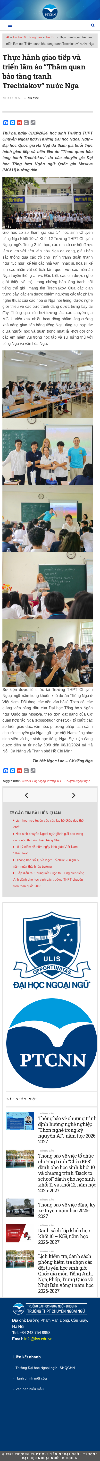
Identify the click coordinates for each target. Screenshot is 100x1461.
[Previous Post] (26, 795)
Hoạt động (39, 781)
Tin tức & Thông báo (27, 37)
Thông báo (46, 1113)
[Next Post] (73, 795)
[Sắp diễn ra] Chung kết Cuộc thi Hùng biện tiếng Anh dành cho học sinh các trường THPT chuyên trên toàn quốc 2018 (48, 879)
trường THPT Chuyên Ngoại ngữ (68, 781)
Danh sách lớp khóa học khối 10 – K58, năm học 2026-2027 (64, 1236)
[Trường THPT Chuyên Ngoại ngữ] (50, 11)
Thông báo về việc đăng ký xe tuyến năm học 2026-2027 (67, 1210)
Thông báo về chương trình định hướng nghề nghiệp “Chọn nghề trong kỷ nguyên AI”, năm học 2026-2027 (67, 1129)
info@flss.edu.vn (38, 1339)
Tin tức (50, 37)
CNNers (25, 781)
